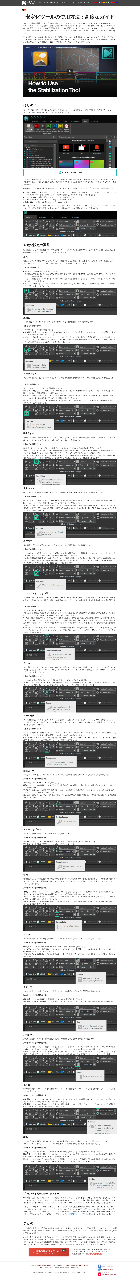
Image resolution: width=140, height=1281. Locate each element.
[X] (23, 10)
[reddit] (25, 10)
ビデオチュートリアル (77, 1214)
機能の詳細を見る (96, 1254)
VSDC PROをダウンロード (72, 172)
